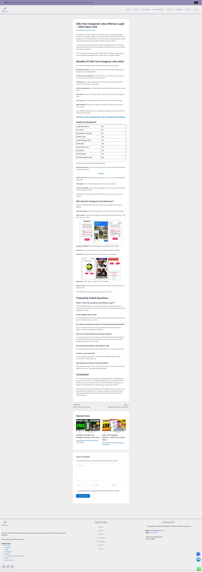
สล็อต (7, 558)
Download (101, 173)
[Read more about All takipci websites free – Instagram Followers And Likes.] (88, 426)
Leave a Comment (81, 440)
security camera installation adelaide (14, 556)
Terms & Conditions (101, 541)
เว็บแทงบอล (8, 552)
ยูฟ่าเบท (7, 548)
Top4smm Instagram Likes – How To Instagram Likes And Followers (104, 117)
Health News (179, 9)
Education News (146, 9)
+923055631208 (153, 533)
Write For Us (101, 545)
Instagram (128, 9)
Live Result (188, 9)
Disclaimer (101, 534)
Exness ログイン (9, 560)
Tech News (169, 9)
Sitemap (101, 549)
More (195, 9)
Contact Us (101, 531)
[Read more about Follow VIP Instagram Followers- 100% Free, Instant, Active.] (114, 426)
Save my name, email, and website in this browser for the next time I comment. (98, 490)
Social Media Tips (91, 440)
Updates (137, 9)
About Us (101, 527)
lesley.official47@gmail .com (156, 530)
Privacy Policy (101, 538)
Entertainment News (158, 9)
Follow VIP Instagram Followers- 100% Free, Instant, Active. (113, 437)
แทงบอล (7, 546)
